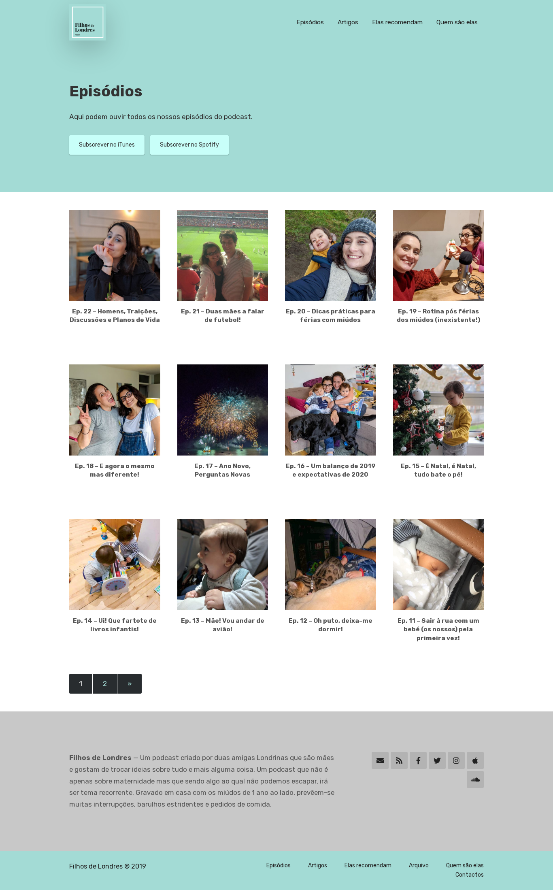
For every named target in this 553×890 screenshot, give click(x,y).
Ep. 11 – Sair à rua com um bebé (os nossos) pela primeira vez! (438, 629)
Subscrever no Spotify (189, 144)
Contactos (469, 874)
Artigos (348, 22)
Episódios (310, 22)
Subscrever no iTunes (107, 144)
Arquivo (419, 865)
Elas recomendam (397, 22)
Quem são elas (457, 22)
